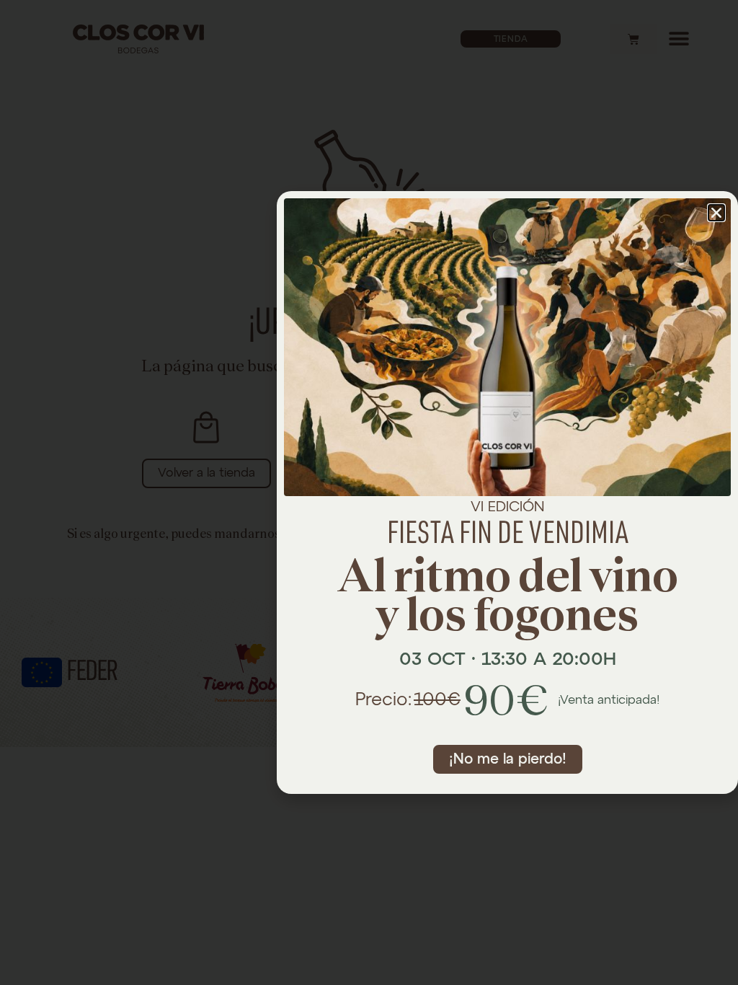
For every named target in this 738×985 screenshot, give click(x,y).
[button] (716, 213)
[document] (369, 492)
